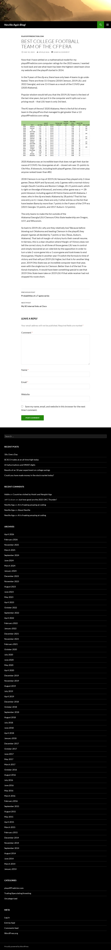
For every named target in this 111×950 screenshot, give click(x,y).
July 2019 (8, 691)
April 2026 (9, 534)
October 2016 (10, 769)
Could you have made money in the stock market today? (29, 475)
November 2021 (11, 639)
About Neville (24, 510)
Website (25, 394)
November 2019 (11, 680)
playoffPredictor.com (32, 36)
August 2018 (10, 717)
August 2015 (10, 811)
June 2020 (9, 660)
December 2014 (11, 837)
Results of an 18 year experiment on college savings (27, 470)
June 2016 (9, 785)
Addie (7, 494)
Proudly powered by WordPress (16, 946)
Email (24, 382)
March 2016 (9, 796)
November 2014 (11, 843)
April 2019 (9, 696)
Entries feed (9, 923)
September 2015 (11, 806)
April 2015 (9, 822)
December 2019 (11, 675)
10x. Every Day (11, 454)
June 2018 (9, 728)
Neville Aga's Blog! (15, 24)
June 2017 (9, 754)
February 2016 (11, 801)
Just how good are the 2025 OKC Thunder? (37, 499)
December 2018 (11, 701)
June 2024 (9, 560)
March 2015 (9, 827)
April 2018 (9, 733)
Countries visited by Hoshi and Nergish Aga (32, 494)
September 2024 (11, 555)
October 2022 (10, 607)
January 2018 (10, 738)
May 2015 (8, 816)
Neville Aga (44, 52)
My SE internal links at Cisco (34, 304)
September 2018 (11, 712)
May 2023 (8, 597)
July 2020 (8, 654)
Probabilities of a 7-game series (35, 294)
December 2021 (11, 633)
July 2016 (8, 780)
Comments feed (11, 928)
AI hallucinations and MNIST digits (19, 465)
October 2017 (10, 748)
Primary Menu (107, 24)
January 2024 (10, 571)
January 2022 (10, 628)
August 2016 (10, 775)
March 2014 (9, 864)
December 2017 (11, 743)
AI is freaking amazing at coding (32, 505)
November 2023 (11, 581)
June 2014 (9, 858)
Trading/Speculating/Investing (17, 893)
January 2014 (10, 869)
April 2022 (9, 618)
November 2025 (11, 545)
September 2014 (11, 848)
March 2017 (9, 764)
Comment (27, 332)
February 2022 (11, 623)
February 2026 (11, 539)
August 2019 (10, 686)
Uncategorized (10, 898)
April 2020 (9, 670)
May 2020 (8, 665)
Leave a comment (62, 52)
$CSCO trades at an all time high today (21, 459)
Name (24, 369)
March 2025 (9, 550)
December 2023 (11, 576)
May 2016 (8, 790)
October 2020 (10, 649)
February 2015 (11, 832)
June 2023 (9, 592)
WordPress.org (11, 933)
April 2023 (9, 602)
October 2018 (10, 707)
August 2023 (10, 586)
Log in (7, 917)
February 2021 (11, 644)
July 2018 (8, 722)
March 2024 (9, 565)
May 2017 (8, 759)
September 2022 (11, 612)
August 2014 (10, 853)
